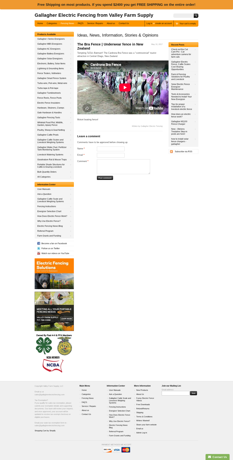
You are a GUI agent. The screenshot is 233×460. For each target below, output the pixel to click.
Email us (139, 419)
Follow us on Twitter (50, 239)
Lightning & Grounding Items (50, 59)
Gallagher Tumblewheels (49, 83)
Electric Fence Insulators (48, 93)
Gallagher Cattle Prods (48, 125)
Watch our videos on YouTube (55, 244)
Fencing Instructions (46, 197)
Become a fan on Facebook (54, 234)
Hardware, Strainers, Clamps (50, 98)
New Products (142, 381)
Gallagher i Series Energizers (51, 29)
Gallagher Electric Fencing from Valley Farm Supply (94, 5)
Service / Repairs (95, 14)
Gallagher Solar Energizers (50, 49)
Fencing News (67, 14)
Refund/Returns (142, 399)
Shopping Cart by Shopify (45, 421)
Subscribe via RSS (183, 142)
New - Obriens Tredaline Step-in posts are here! (179, 122)
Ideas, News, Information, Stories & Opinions (117, 25)
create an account (163, 14)
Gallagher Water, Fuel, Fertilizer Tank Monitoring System (52, 139)
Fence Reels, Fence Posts (49, 88)
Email (80, 145)
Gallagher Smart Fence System (51, 69)
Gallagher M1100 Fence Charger (179, 113)
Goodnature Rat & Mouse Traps (52, 150)
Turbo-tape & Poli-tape (47, 79)
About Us (140, 385)
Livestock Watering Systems (50, 145)
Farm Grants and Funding (49, 226)
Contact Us (124, 14)
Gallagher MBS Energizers (49, 34)
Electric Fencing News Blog (50, 216)
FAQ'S (80, 14)
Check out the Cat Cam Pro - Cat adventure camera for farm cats (181, 44)
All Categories (43, 167)
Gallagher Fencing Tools (48, 108)
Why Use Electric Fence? (49, 212)
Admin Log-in (141, 423)
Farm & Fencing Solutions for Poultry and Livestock (180, 67)
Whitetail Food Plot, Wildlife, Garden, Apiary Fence (50, 114)
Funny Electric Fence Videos (145, 390)
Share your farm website (146, 415)
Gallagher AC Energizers (48, 39)
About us (111, 14)
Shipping (139, 403)
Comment (82, 152)
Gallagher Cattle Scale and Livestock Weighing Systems (50, 190)
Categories (52, 14)
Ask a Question (44, 185)
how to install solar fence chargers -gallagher (179, 132)
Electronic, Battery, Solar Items (51, 54)
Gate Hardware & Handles (49, 103)
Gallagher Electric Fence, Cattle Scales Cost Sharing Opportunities (180, 56)
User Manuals (43, 180)
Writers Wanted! (143, 411)
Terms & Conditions (144, 407)
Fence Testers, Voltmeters (49, 64)
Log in (149, 14)
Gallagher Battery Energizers (50, 44)
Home (40, 14)
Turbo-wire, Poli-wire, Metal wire (52, 74)
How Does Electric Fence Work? (52, 207)
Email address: (168, 380)
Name (81, 139)
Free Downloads (143, 395)
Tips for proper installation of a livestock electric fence (181, 97)
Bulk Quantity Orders (46, 162)
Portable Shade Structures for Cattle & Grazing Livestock (51, 156)
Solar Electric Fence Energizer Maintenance (180, 77)
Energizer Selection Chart (49, 202)
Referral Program (45, 221)
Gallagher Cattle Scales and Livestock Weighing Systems (50, 131)
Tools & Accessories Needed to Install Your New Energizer (181, 87)
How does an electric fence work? (181, 106)
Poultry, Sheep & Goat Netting (51, 120)
